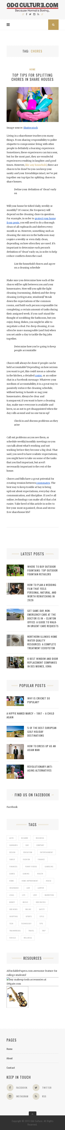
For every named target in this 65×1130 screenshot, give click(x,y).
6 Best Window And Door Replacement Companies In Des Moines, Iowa (42, 662)
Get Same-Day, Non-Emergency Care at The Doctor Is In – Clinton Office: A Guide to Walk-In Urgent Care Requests (43, 618)
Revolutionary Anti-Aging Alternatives (40, 768)
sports (29, 916)
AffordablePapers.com (20, 970)
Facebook (12, 807)
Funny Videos (31, 866)
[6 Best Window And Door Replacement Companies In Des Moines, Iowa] (15, 658)
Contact (11, 1067)
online (28, 909)
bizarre (24, 838)
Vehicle (12, 937)
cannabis (13, 845)
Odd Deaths (41, 902)
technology (26, 923)
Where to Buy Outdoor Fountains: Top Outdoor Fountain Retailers (42, 570)
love (35, 895)
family (12, 859)
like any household (36, 165)
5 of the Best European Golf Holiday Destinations (42, 731)
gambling (49, 866)
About (10, 1058)
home (11, 880)
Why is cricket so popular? (38, 700)
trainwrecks (15, 930)
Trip (44, 930)
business (40, 838)
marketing (49, 895)
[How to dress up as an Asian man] (15, 746)
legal (11, 895)
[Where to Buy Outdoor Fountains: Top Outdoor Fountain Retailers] (15, 566)
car (27, 845)
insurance (14, 888)
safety (42, 909)
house (48, 880)
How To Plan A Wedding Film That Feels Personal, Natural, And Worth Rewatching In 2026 (41, 592)
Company (40, 845)
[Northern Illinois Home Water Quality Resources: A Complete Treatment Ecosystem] (15, 636)
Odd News (13, 909)
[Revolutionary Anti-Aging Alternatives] (15, 766)
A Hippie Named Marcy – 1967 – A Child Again (30, 715)
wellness (28, 937)
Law (28, 888)
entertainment (46, 852)
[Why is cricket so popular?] (15, 698)
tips (41, 923)
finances (13, 866)
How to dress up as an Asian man (41, 748)
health (40, 873)
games (12, 873)
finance (41, 859)
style (42, 916)
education (27, 852)
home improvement (30, 880)
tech (11, 923)
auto (11, 838)
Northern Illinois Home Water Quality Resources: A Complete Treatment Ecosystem (42, 642)
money (12, 902)
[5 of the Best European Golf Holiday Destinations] (15, 727)
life (23, 895)
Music (25, 902)
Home (32, 69)
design (12, 852)
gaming (26, 873)
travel (31, 930)
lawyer (41, 888)
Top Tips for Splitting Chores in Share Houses (32, 77)
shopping (13, 916)
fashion (26, 859)
